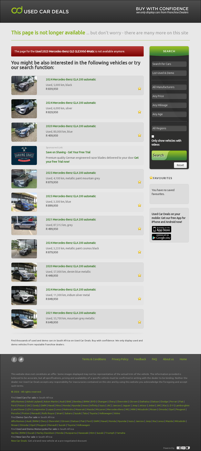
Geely (36, 405)
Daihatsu (144, 401)
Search (158, 155)
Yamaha (120, 433)
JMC (159, 405)
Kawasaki (84, 433)
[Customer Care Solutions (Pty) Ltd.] (183, 448)
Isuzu (102, 405)
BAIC (69, 401)
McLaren (100, 409)
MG (127, 409)
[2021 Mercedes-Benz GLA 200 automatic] (24, 225)
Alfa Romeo (18, 401)
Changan (102, 401)
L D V (171, 405)
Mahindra (68, 409)
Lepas (50, 409)
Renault (35, 413)
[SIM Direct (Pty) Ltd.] (188, 448)
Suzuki (77, 413)
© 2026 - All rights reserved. (26, 391)
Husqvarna (71, 433)
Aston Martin (51, 401)
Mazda (90, 409)
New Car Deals (19, 440)
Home (183, 359)
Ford (13, 405)
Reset (180, 165)
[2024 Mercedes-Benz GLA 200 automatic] (24, 85)
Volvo (117, 413)
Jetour (143, 405)
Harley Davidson (45, 433)
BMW (86, 401)
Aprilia (14, 433)
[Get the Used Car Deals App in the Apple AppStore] (161, 231)
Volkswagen (105, 413)
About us (168, 359)
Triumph (109, 433)
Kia (164, 405)
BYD (93, 401)
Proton (26, 413)
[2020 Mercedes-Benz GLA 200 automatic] (24, 131)
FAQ (154, 359)
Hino (58, 405)
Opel (171, 409)
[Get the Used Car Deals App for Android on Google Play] (161, 236)
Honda (66, 405)
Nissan (153, 409)
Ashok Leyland (34, 401)
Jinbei (151, 405)
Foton (21, 405)
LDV (29, 409)
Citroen (134, 401)
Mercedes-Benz (115, 409)
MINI (133, 409)
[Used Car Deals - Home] (40, 10)
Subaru (68, 413)
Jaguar (126, 405)
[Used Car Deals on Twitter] (21, 359)
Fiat (181, 401)
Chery (112, 401)
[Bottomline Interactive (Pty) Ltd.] (179, 448)
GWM (43, 405)
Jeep (134, 405)
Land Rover (18, 409)
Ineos (85, 405)
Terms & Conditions (94, 359)
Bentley (77, 401)
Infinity (94, 405)
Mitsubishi (142, 409)
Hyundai (76, 405)
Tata (85, 413)
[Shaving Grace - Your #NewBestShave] (24, 155)
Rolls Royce (48, 413)
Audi (62, 401)
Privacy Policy (120, 359)
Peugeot (180, 409)
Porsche (15, 413)
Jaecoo (117, 405)
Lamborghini (182, 405)
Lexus (58, 409)
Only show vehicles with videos (166, 142)
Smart (59, 413)
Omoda (163, 409)
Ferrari (173, 401)
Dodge (164, 401)
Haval (51, 405)
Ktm (92, 433)
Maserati (80, 409)
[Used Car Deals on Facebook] (14, 359)
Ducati (31, 433)
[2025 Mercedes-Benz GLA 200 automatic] (24, 178)
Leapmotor (39, 409)
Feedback (140, 359)
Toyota (93, 413)
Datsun (155, 401)
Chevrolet (122, 401)
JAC (109, 405)
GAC (28, 405)
